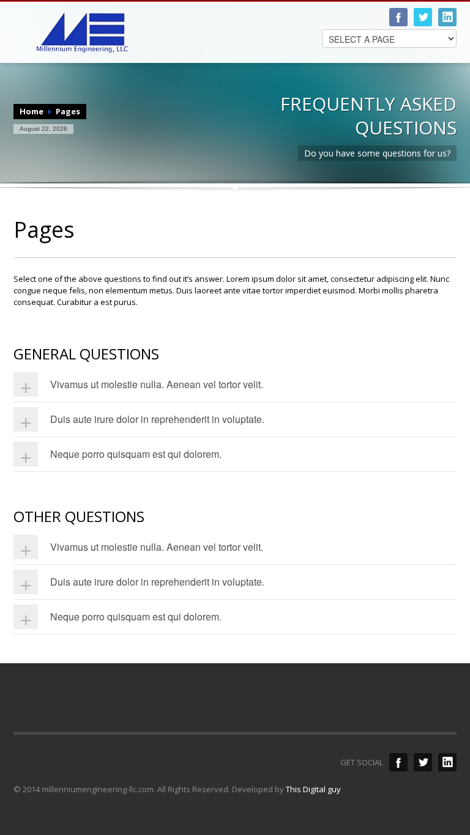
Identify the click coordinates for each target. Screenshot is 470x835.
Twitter (423, 17)
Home (31, 111)
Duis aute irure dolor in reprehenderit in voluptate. (157, 419)
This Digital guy (313, 789)
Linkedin (447, 17)
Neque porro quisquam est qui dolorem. (136, 454)
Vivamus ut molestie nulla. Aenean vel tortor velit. (156, 384)
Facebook (398, 17)
